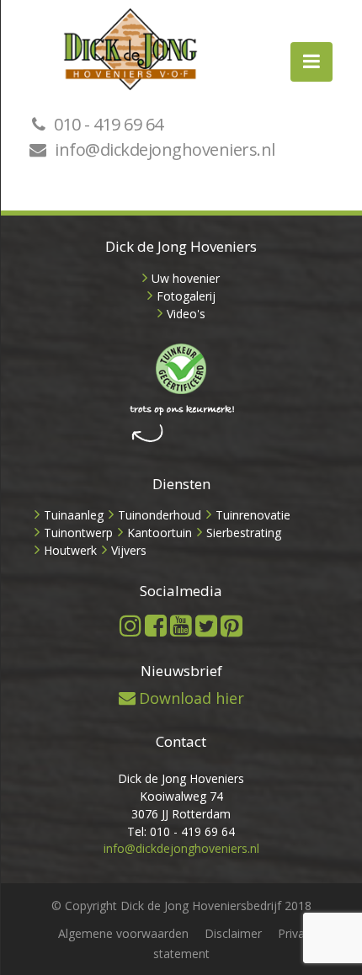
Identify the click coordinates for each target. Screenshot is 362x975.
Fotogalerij (186, 296)
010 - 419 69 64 (108, 124)
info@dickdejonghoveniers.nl (165, 149)
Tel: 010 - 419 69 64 (181, 831)
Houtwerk (70, 550)
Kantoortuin (159, 533)
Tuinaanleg (74, 515)
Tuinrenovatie (253, 515)
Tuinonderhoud (159, 515)
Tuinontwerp (78, 533)
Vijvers (128, 550)
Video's (186, 314)
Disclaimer (233, 933)
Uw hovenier (186, 278)
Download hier (191, 698)
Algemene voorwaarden (123, 933)
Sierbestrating (243, 533)
